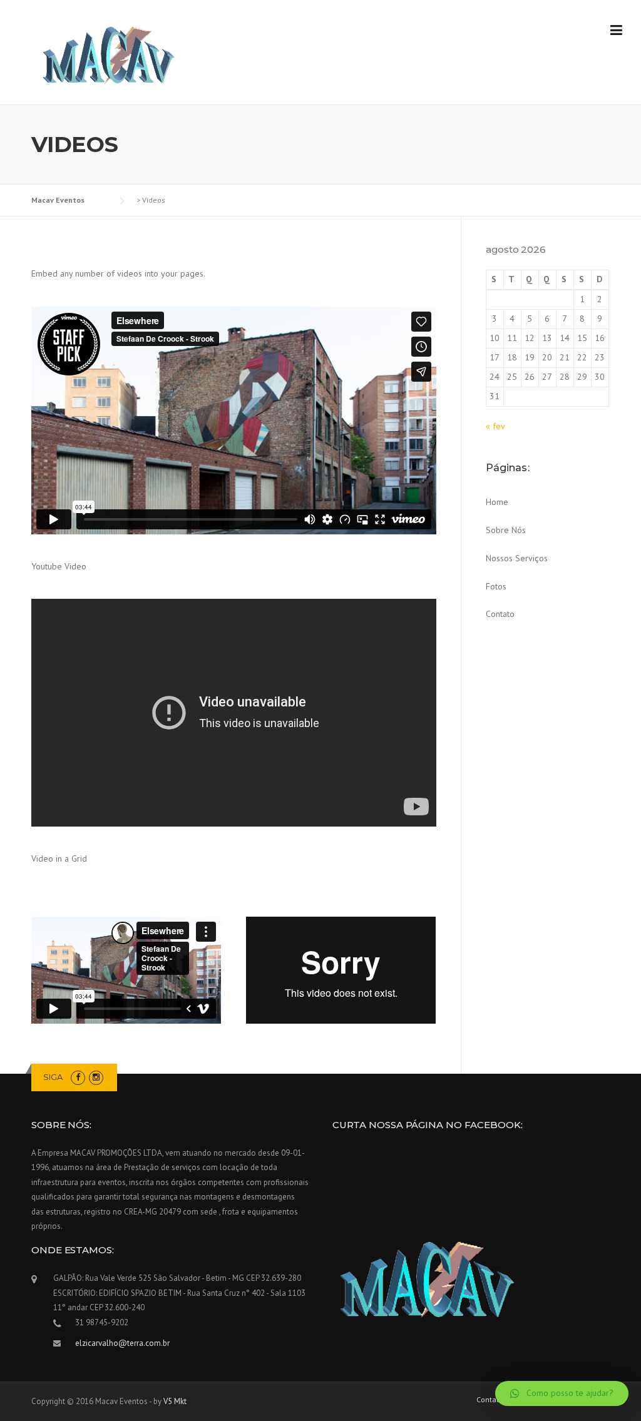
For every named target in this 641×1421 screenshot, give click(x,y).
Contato (500, 613)
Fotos (496, 586)
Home (497, 501)
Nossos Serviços (517, 558)
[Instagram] (96, 1077)
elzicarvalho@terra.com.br (122, 1343)
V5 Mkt (175, 1401)
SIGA (53, 1077)
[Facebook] (78, 1077)
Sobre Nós (506, 530)
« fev (495, 426)
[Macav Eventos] (108, 53)
